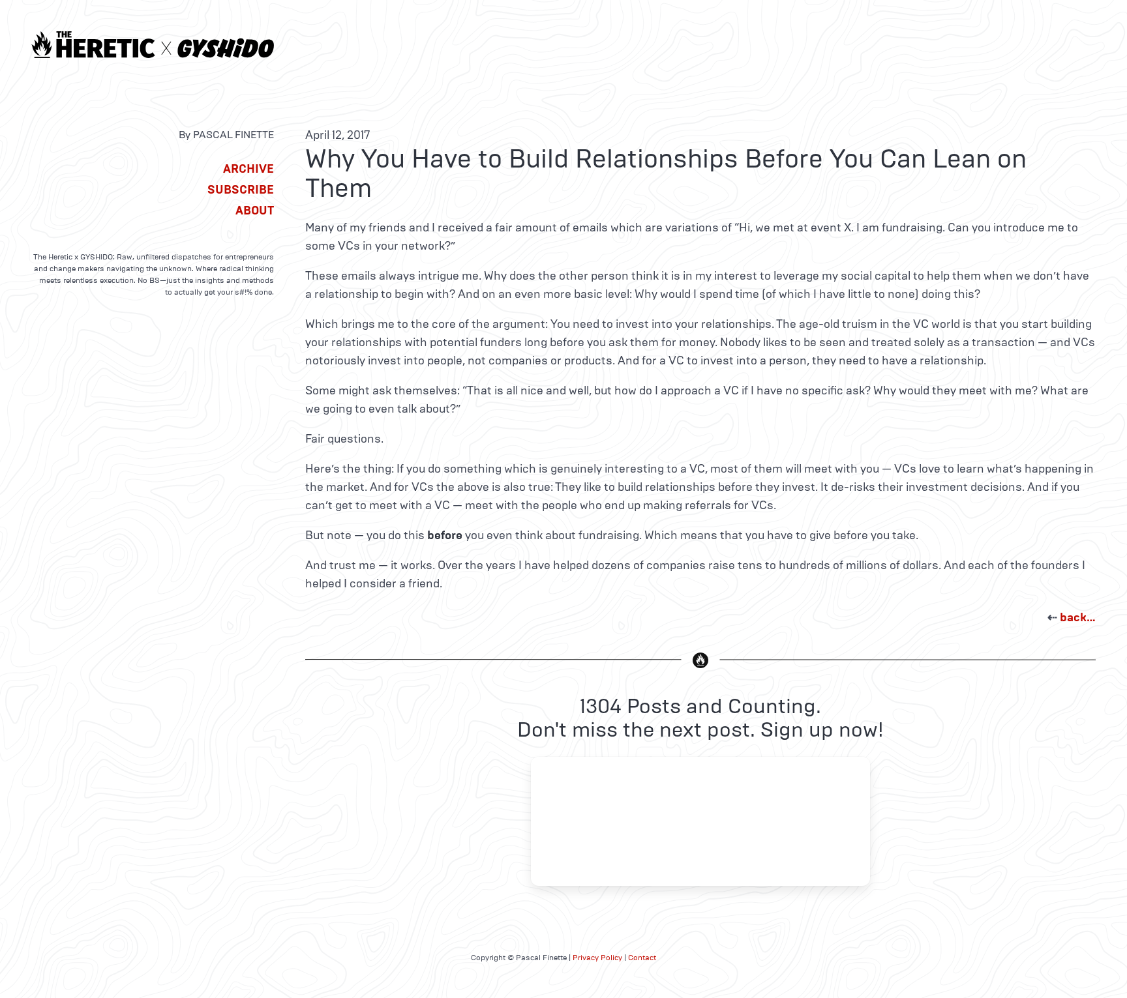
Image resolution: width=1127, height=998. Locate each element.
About (254, 210)
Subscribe (240, 190)
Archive (248, 169)
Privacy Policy (597, 957)
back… (1078, 617)
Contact (642, 957)
